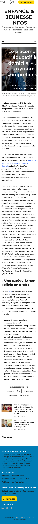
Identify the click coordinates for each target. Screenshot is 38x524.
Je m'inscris (9, 499)
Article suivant (20, 420)
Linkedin (14, 395)
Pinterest (25, 395)
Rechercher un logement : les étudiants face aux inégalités (25, 425)
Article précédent (22, 405)
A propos (5, 475)
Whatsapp (29, 391)
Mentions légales (9, 479)
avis (10, 291)
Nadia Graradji (17, 86)
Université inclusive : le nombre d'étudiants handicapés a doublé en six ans (24, 410)
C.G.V (27, 479)
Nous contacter (18, 475)
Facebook (10, 391)
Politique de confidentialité (13, 482)
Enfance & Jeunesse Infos (19, 17)
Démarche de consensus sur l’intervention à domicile (19, 163)
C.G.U (20, 479)
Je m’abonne (26, 2)
